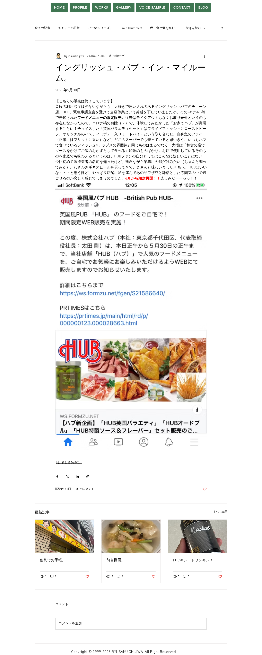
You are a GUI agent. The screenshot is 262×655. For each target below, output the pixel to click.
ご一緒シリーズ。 (100, 28)
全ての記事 (42, 28)
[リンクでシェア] (87, 476)
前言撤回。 (115, 560)
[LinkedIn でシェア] (77, 476)
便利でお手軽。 (53, 560)
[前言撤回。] (131, 536)
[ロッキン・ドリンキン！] (197, 536)
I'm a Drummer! (131, 28)
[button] (222, 28)
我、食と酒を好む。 (164, 28)
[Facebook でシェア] (57, 476)
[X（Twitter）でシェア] (67, 476)
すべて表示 (220, 512)
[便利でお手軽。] (64, 536)
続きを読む (193, 28)
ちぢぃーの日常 (69, 28)
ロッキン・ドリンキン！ (193, 560)
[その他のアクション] (204, 56)
